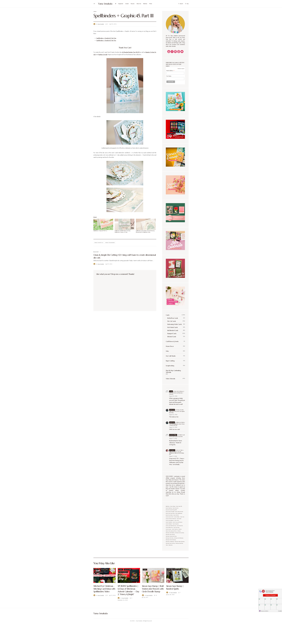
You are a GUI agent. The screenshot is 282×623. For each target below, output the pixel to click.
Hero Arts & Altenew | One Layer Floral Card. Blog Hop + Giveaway (176, 393)
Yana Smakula (105, 3)
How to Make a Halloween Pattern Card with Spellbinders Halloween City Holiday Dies (176, 452)
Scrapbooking (170, 366)
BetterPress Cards (172, 318)
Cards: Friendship (169, 522)
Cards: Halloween (169, 523)
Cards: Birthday (176, 516)
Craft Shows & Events (172, 341)
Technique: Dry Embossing (178, 538)
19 (156, 595)
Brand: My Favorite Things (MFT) (171, 509)
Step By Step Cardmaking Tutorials (173, 371)
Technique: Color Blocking (170, 532)
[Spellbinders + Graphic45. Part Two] (103, 224)
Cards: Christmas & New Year (171, 518)
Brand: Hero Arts (175, 508)
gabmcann (172, 409)
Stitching (178, 531)
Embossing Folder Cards (174, 324)
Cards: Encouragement (170, 520)
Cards (94, 11)
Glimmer (180, 529)
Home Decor (170, 346)
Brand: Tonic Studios (169, 515)
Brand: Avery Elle (179, 506)
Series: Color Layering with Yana (171, 531)
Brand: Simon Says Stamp (170, 513)
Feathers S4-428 (102, 55)
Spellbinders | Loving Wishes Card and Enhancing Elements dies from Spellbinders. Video (145, 231)
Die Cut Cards (171, 321)
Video (167, 545)
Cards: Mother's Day (169, 527)
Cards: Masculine (180, 525)
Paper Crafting (170, 361)
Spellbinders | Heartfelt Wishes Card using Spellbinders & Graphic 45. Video (122, 231)
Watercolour (170, 545)
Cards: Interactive (176, 523)
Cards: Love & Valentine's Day (171, 525)
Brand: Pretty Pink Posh (179, 511)
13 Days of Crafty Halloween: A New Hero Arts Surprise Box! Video (177, 411)
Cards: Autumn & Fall (169, 516)
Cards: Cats (182, 516)
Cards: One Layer (176, 527)
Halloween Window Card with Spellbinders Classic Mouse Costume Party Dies (177, 424)
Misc (167, 351)
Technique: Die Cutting (169, 538)
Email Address (170, 71)
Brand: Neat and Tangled (170, 511)
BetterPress (168, 506)
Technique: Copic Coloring (170, 534)
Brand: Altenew (172, 506)
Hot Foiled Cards (172, 327)
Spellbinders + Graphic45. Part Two (106, 40)
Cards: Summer (168, 529)
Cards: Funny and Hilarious (177, 522)
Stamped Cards (171, 333)
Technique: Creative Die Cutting (171, 536)
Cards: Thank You (175, 529)
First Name (168, 76)
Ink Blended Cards (172, 330)
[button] (94, 4)
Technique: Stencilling (179, 543)
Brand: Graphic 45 (99, 242)
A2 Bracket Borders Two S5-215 (131, 52)
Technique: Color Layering (179, 532)
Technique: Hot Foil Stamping (171, 539)
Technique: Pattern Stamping (179, 541)
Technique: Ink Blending (170, 541)
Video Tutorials (170, 379)
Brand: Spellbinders (110, 242)
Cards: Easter (179, 518)
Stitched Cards (171, 337)
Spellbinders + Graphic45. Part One (106, 38)
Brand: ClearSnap (169, 508)
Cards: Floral (176, 520)
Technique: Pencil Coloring (170, 543)
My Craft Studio (171, 356)
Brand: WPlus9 (176, 515)
